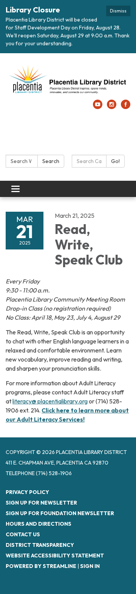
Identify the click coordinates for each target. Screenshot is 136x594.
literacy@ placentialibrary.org (50, 401)
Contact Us (23, 534)
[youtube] (97, 107)
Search (50, 161)
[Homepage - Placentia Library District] (68, 80)
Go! (115, 161)
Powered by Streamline (41, 566)
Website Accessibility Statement (55, 555)
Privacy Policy (27, 492)
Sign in (90, 566)
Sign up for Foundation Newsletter (60, 513)
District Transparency (40, 545)
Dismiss (118, 11)
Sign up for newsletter (41, 502)
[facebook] (125, 107)
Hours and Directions (38, 523)
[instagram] (111, 107)
